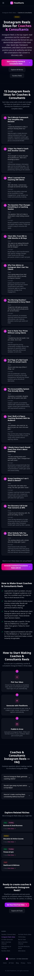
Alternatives (21, 951)
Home (5, 963)
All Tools (11, 963)
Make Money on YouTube (6, 947)
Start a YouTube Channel (6, 943)
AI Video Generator (7, 939)
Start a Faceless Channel (23, 943)
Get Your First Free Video (16, 905)
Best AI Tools (22, 939)
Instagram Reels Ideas (9, 12)
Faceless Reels (17, 76)
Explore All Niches (17, 70)
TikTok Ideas (22, 937)
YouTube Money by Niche (24, 947)
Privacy (23, 963)
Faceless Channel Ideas (8, 934)
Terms (29, 963)
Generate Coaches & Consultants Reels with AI (16, 567)
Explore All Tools (17, 911)
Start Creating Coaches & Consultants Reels (16, 63)
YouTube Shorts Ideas (24, 934)
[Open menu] (3, 3)
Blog (17, 963)
